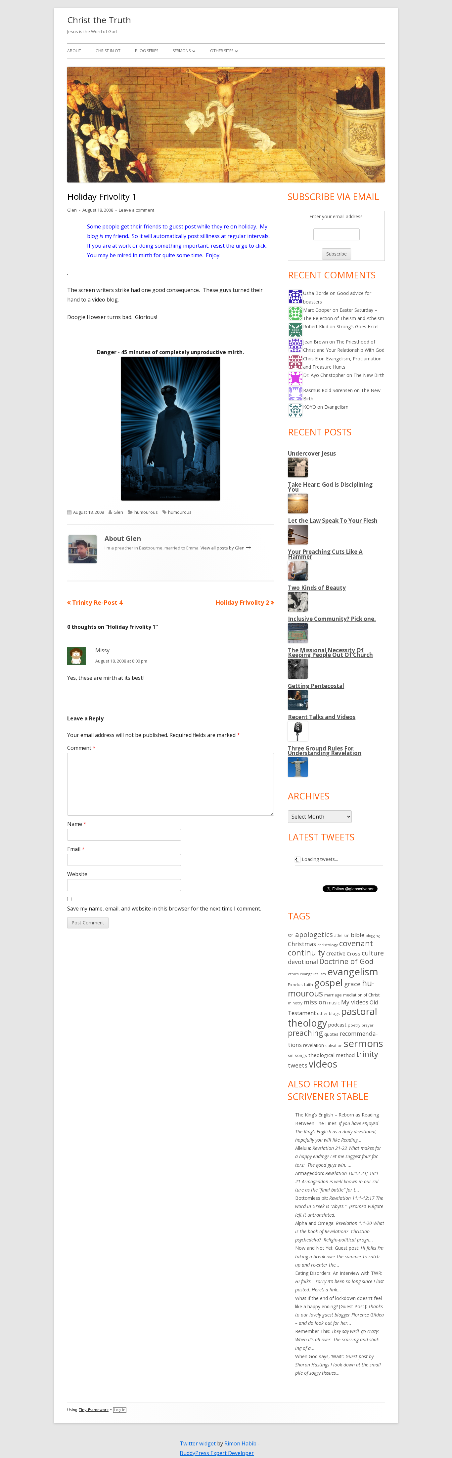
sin (291, 1055)
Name (76, 824)
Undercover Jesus (312, 453)
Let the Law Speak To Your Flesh (333, 520)
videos (323, 1064)
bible (357, 935)
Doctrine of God (346, 961)
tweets (297, 1065)
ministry (295, 1002)
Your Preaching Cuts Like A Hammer (325, 554)
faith (308, 985)
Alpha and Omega (314, 1223)
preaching (305, 1033)
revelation (313, 1045)
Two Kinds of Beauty (317, 587)
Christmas (302, 944)
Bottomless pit (311, 1198)
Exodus (295, 985)
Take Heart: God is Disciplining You (330, 487)
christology (327, 944)
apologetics (314, 934)
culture (373, 953)
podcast (337, 1024)
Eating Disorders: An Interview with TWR (338, 1273)
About (74, 51)
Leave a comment (136, 210)
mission (315, 1002)
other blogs (328, 1013)
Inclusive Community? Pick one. (332, 619)
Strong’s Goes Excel (358, 326)
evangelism (352, 971)
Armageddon (309, 1173)
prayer (368, 1025)
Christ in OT (108, 51)
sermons (363, 1043)
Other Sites (221, 51)
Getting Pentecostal (316, 686)
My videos (354, 1002)
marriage (333, 995)
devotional (303, 962)
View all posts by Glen (223, 548)
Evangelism (336, 407)
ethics (293, 973)
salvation (333, 1045)
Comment (81, 747)
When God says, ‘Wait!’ (319, 1356)
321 (291, 935)
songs (301, 1055)
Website (77, 874)
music (333, 1002)
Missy (102, 650)
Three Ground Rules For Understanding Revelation (324, 751)
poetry (354, 1025)
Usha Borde (316, 293)
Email (76, 849)
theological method (331, 1055)
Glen (72, 210)
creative (335, 953)
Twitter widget (198, 1443)
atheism (341, 935)
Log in (119, 1410)
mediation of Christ (361, 994)
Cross (353, 953)
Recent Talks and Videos (321, 717)
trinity (367, 1054)
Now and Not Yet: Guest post (326, 1248)
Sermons (182, 51)
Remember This (312, 1331)
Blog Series (146, 51)
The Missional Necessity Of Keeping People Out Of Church (330, 652)
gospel (328, 983)
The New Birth (368, 375)
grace (352, 984)
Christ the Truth (99, 20)
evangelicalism (313, 973)
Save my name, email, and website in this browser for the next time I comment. (164, 908)
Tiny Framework (94, 1410)
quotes (331, 1034)
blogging (373, 935)
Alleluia (302, 1148)
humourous (146, 512)
